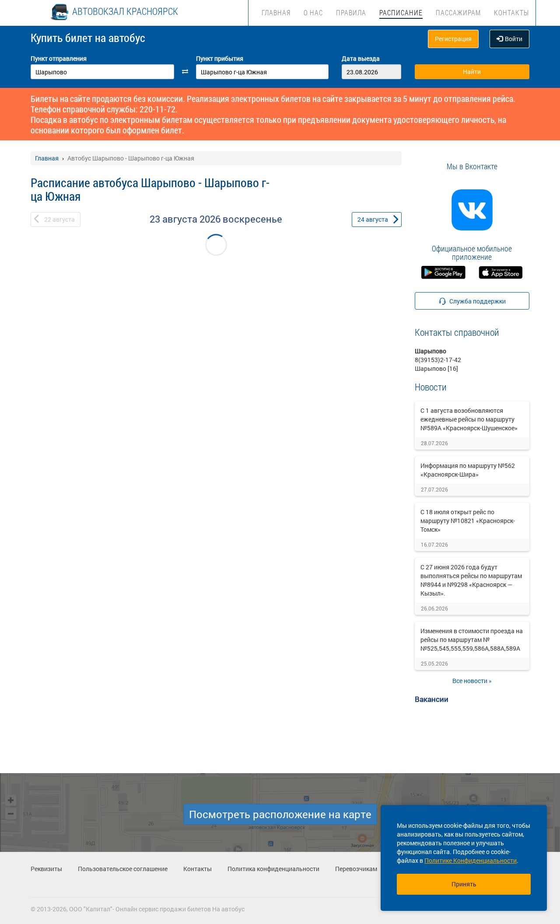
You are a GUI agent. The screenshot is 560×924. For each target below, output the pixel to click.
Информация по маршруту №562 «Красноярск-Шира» (467, 469)
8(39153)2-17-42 (438, 360)
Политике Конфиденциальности (470, 860)
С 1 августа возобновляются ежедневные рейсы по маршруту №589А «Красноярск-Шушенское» (469, 419)
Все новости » (472, 680)
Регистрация (453, 39)
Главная (276, 12)
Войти (513, 39)
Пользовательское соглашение (123, 869)
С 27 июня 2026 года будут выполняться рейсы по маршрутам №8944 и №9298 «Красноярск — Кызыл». (471, 580)
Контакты (511, 12)
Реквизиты (46, 869)
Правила (351, 12)
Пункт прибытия (219, 58)
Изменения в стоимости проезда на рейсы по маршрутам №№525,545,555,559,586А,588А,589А (471, 639)
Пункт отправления (59, 58)
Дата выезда (361, 58)
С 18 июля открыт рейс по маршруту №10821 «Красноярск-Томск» (467, 520)
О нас (313, 12)
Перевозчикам (356, 869)
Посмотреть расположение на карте (280, 814)
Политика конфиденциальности (273, 869)
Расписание (401, 12)
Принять (464, 884)
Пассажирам (458, 12)
